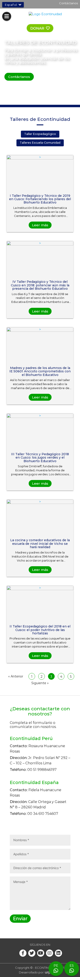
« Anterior (15, 676)
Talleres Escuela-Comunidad (40, 142)
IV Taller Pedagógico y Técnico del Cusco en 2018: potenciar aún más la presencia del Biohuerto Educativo (40, 285)
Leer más (40, 225)
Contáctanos (68, 3)
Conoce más (51, 77)
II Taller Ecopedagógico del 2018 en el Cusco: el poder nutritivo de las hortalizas (40, 629)
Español (11, 4)
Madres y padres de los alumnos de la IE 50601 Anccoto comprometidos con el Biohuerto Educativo (40, 371)
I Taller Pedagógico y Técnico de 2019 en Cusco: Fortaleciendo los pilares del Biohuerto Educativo (40, 199)
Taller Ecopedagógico (40, 134)
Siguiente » (40, 683)
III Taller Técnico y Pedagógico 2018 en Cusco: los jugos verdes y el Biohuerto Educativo (40, 457)
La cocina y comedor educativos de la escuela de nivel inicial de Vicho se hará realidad (40, 543)
